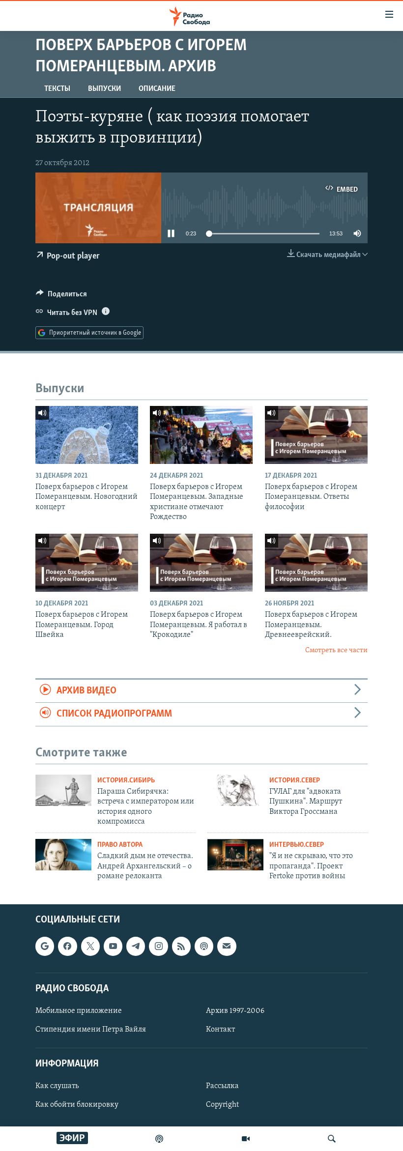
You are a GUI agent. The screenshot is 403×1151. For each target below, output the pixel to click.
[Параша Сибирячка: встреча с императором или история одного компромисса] (63, 790)
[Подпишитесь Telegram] (135, 946)
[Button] (61, 296)
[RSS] (181, 946)
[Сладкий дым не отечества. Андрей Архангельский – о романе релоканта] (63, 854)
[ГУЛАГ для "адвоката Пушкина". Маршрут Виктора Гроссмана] (235, 790)
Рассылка (222, 1086)
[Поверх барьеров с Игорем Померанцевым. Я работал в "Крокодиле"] (201, 563)
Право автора (120, 845)
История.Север (294, 780)
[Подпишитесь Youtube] (113, 946)
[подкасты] (159, 1138)
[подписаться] (226, 946)
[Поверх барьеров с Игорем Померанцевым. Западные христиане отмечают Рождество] (201, 435)
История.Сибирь (126, 780)
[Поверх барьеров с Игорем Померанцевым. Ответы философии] (316, 435)
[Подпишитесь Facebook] (67, 946)
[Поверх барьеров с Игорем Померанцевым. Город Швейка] (86, 563)
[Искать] (331, 1138)
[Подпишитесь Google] (44, 946)
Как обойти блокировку (76, 1105)
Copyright (222, 1105)
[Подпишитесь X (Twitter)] (90, 946)
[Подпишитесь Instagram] (158, 946)
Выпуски (104, 89)
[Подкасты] (204, 946)
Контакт (220, 1030)
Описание (157, 89)
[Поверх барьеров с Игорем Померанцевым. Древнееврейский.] (316, 563)
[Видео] (245, 1138)
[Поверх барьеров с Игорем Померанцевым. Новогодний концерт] (86, 435)
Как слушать (57, 1086)
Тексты (57, 89)
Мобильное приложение (78, 1011)
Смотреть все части (336, 650)
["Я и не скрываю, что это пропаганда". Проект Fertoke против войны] (235, 854)
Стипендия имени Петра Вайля (90, 1030)
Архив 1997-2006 (235, 1011)
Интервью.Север (296, 845)
